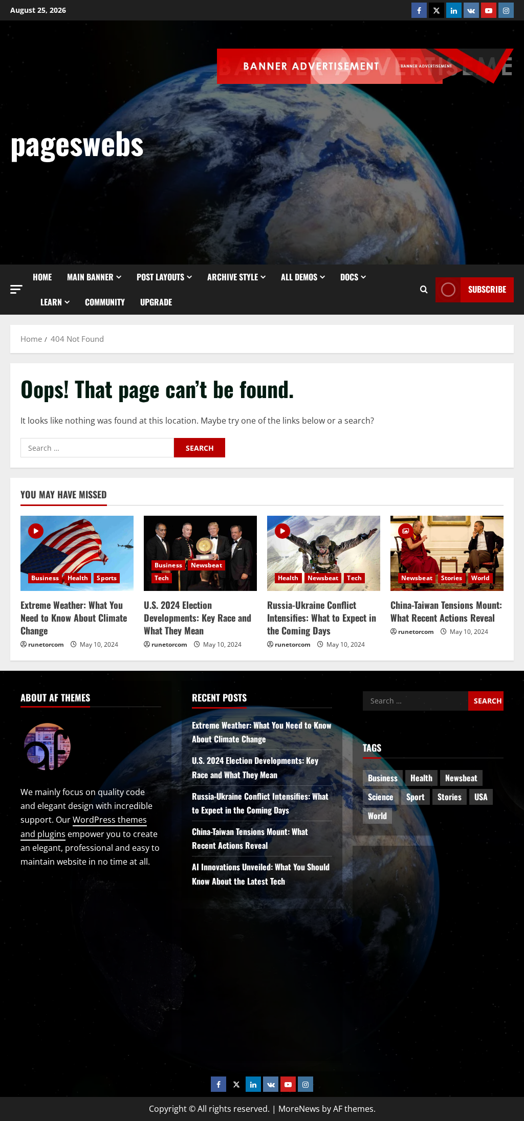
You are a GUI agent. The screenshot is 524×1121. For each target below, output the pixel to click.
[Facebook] (419, 10)
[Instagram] (506, 10)
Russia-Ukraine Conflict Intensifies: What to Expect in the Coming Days (321, 617)
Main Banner (90, 277)
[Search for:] (97, 447)
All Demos (299, 277)
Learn (51, 302)
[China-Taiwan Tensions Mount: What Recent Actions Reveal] (447, 553)
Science (381, 796)
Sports (107, 578)
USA (481, 796)
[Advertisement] (370, 160)
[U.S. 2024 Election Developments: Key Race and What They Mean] (200, 553)
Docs (349, 277)
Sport (415, 796)
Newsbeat (206, 565)
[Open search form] (424, 289)
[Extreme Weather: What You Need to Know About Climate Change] (77, 553)
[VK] (471, 10)
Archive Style (232, 277)
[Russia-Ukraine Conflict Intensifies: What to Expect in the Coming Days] (323, 553)
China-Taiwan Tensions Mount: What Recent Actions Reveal (446, 611)
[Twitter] (436, 10)
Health (78, 578)
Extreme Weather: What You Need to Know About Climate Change (73, 617)
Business (45, 578)
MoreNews (299, 1108)
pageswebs (76, 142)
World (480, 578)
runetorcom (46, 644)
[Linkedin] (454, 10)
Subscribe (487, 289)
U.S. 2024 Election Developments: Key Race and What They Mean (197, 617)
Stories (452, 578)
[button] (16, 288)
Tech (162, 578)
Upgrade (156, 302)
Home (42, 277)
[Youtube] (488, 10)
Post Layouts (160, 277)
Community (105, 302)
